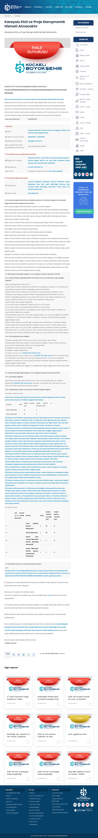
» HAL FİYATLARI (55, 807)
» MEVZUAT (8, 801)
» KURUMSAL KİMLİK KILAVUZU (14, 804)
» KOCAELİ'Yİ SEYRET (34, 810)
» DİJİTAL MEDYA (10, 810)
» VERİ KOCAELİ (32, 822)
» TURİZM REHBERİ (33, 807)
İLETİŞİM (88, 7)
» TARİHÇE (31, 793)
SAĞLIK (82, 112)
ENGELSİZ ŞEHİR (84, 66)
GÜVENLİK (83, 71)
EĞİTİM (82, 61)
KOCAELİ (49, 7)
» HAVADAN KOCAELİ (34, 819)
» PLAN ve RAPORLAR (11, 799)
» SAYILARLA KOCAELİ (34, 799)
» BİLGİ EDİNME (55, 796)
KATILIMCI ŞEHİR (85, 94)
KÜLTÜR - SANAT (85, 107)
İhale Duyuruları (81, 32)
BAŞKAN (28, 7)
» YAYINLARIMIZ (32, 824)
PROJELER (68, 7)
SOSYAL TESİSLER (85, 123)
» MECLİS (8, 796)
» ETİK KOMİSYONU (11, 807)
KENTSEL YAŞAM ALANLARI (85, 100)
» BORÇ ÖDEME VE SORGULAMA (57, 800)
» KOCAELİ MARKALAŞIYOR (36, 813)
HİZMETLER (59, 7)
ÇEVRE (82, 50)
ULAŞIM (82, 146)
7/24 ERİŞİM (84, 45)
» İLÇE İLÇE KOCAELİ (34, 804)
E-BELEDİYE (78, 7)
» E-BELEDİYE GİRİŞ (56, 793)
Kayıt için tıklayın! (84, 211)
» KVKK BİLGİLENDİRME (11, 813)
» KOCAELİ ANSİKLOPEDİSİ (35, 816)
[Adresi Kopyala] (33, 655)
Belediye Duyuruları (82, 28)
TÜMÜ (81, 151)
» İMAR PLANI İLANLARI (57, 810)
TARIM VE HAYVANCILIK (84, 139)
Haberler (17, 16)
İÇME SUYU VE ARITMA (84, 77)
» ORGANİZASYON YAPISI (12, 793)
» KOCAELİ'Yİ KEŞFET (34, 801)
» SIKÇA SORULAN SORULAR (59, 813)
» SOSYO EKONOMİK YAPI (35, 796)
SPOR (81, 128)
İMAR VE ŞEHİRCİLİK (86, 84)
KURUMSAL (38, 7)
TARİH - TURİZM (85, 133)
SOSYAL (82, 117)
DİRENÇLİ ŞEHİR (84, 55)
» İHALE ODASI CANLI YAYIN (59, 804)
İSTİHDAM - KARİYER (86, 89)
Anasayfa (7, 16)
